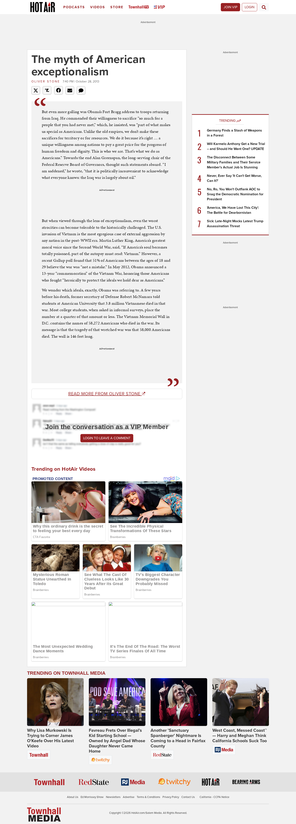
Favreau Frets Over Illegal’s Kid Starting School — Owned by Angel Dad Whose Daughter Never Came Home (117, 741)
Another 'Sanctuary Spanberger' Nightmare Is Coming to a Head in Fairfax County (178, 738)
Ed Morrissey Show (92, 797)
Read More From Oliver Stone (105, 393)
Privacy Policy (171, 797)
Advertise (128, 797)
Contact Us (188, 797)
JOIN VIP (230, 7)
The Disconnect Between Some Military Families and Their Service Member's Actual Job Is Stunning (233, 162)
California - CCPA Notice (214, 797)
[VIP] (160, 7)
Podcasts (74, 7)
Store (116, 7)
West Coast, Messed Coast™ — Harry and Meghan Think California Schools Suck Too (239, 735)
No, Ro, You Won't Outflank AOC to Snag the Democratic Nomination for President (235, 194)
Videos (97, 7)
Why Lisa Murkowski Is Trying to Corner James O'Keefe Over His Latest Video (50, 738)
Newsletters (113, 797)
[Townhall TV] (139, 7)
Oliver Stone (46, 81)
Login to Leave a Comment (106, 438)
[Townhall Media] (44, 814)
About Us (72, 797)
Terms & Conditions (148, 797)
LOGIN (249, 7)
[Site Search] (264, 7)
